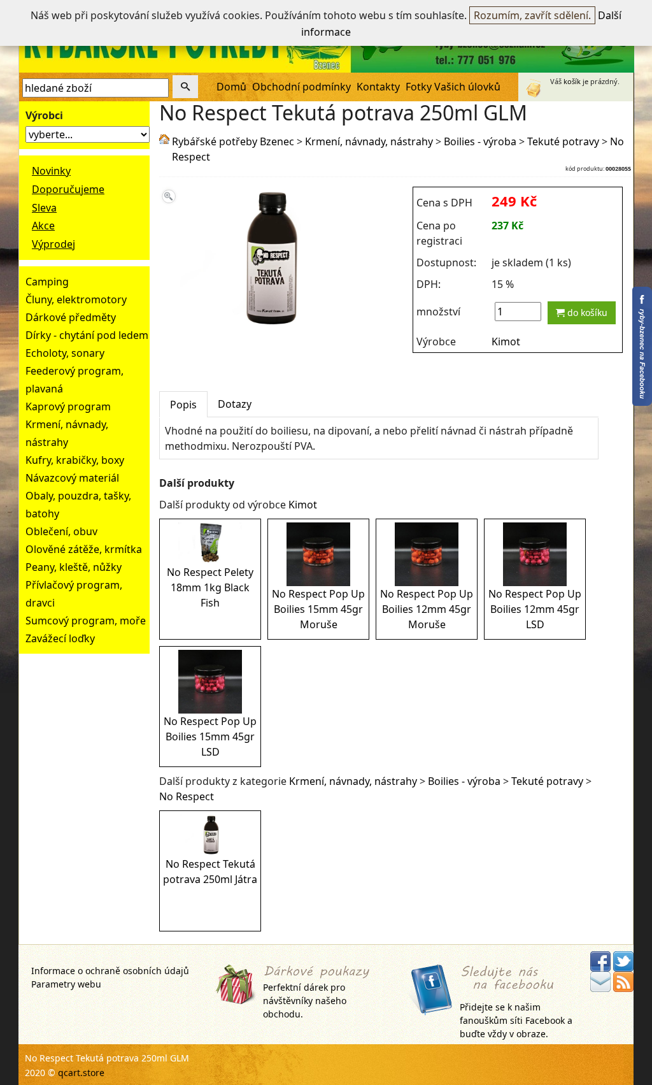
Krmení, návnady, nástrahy (369, 141)
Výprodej (53, 244)
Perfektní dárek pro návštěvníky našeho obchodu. (304, 1000)
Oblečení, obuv (61, 531)
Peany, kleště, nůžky (73, 567)
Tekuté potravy (563, 141)
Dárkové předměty (70, 317)
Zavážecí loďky (60, 638)
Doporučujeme (68, 189)
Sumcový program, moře (85, 621)
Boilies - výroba (480, 141)
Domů (231, 87)
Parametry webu (66, 984)
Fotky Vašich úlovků (453, 87)
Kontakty (378, 87)
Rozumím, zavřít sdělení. (532, 15)
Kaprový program (68, 406)
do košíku (586, 312)
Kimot (506, 341)
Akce (43, 226)
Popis (183, 405)
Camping (47, 282)
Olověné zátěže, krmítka (83, 549)
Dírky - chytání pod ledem (86, 335)
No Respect (186, 796)
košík (572, 81)
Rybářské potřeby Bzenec (233, 141)
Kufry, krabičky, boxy (74, 460)
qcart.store (81, 1073)
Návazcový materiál (72, 478)
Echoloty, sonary (64, 353)
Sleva (44, 208)
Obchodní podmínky (301, 87)
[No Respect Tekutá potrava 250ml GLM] (268, 324)
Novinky (51, 171)
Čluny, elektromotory (76, 299)
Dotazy (235, 404)
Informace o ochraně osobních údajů (110, 971)
